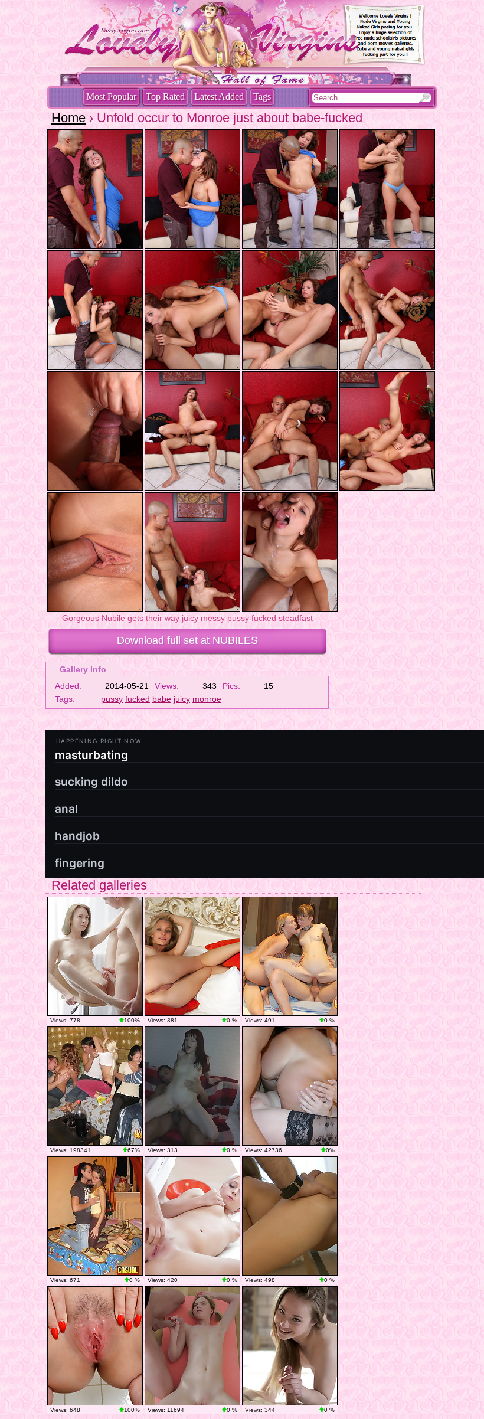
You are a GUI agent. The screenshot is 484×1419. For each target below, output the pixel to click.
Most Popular (111, 96)
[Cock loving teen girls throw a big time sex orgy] (95, 1086)
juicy (182, 699)
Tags (262, 96)
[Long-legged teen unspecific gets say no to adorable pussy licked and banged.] (95, 1216)
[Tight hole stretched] (290, 1345)
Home (68, 117)
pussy (112, 699)
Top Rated (165, 96)
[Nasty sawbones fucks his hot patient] (290, 1216)
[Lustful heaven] (192, 956)
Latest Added (219, 96)
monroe (206, 699)
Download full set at (187, 640)
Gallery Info (83, 669)
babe (161, 699)
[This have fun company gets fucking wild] (290, 1086)
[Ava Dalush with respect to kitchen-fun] (95, 1345)
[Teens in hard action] (95, 956)
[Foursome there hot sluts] (290, 956)
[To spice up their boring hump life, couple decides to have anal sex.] (192, 1086)
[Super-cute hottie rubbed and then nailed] (192, 1216)
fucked (137, 699)
